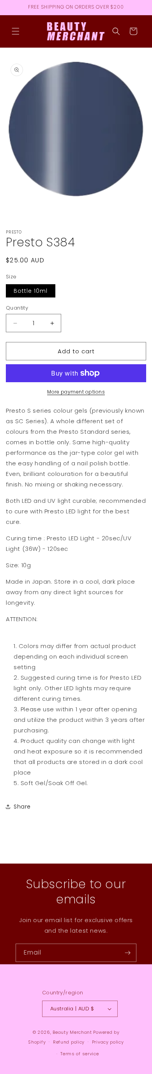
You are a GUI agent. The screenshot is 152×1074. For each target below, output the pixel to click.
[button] (15, 31)
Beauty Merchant (72, 1032)
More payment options (76, 391)
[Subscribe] (127, 953)
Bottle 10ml (31, 291)
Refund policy (69, 1042)
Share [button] (22, 806)
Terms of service (79, 1054)
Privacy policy (108, 1042)
